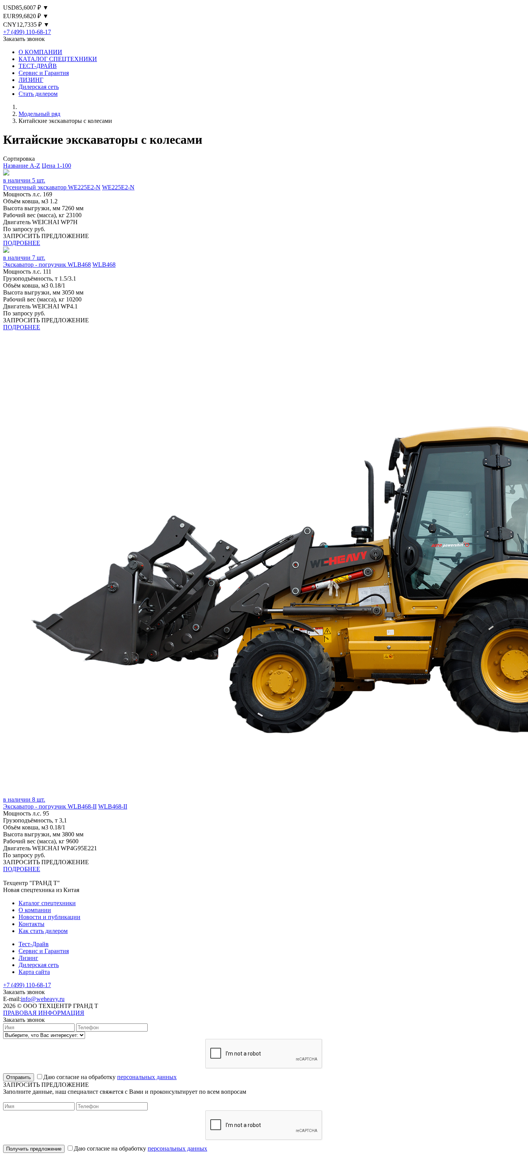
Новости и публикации (49, 917)
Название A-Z (21, 165)
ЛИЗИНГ (31, 80)
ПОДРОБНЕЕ (21, 243)
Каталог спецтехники (47, 903)
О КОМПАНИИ (40, 52)
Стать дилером (38, 93)
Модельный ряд (39, 114)
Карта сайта (34, 972)
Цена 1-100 (56, 165)
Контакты (31, 924)
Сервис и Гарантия (44, 73)
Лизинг (28, 958)
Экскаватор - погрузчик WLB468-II (50, 806)
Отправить (18, 1077)
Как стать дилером (43, 931)
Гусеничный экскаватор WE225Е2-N (51, 187)
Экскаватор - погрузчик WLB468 (47, 264)
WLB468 (104, 264)
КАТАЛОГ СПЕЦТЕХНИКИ (58, 59)
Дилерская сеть (39, 86)
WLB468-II (112, 806)
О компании (35, 910)
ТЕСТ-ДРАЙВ (38, 66)
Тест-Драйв (34, 944)
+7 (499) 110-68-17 (27, 32)
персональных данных (147, 1077)
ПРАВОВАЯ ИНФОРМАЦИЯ (43, 1013)
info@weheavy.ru (43, 999)
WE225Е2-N (118, 187)
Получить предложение (33, 1149)
